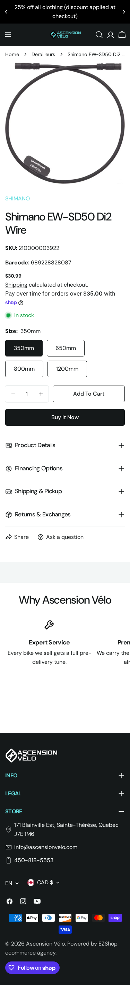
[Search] (99, 35)
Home (12, 54)
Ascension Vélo (45, 943)
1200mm (67, 368)
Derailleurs (43, 54)
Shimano (17, 198)
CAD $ (45, 882)
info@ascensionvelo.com (45, 847)
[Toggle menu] (8, 35)
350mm (24, 348)
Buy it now (65, 417)
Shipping (16, 284)
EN (8, 883)
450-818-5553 (33, 860)
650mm (65, 348)
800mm (24, 368)
